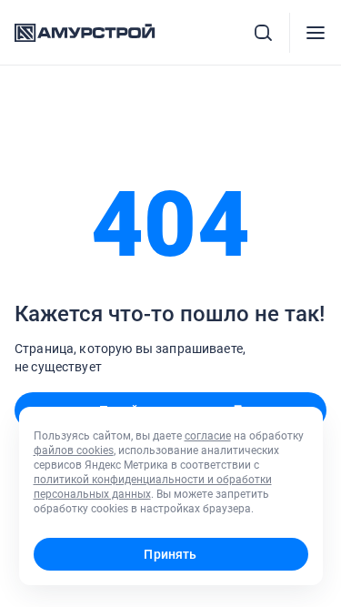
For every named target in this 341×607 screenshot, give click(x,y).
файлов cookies (74, 450)
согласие (208, 436)
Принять (170, 554)
